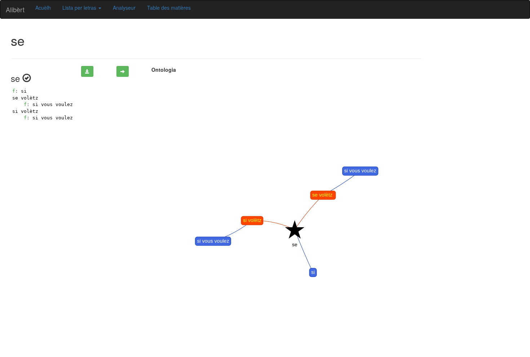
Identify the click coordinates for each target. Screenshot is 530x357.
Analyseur (124, 7)
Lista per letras (80, 7)
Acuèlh (43, 7)
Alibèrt (15, 9)
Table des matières (169, 7)
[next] (122, 71)
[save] (87, 71)
